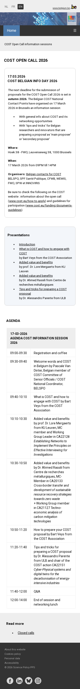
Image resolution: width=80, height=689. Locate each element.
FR (13, 6)
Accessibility (11, 662)
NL (6, 6)
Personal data (12, 658)
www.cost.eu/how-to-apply (27, 201)
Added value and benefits (36, 262)
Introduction (27, 244)
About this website (14, 649)
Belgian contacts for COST (43, 174)
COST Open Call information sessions (28, 44)
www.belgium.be (61, 8)
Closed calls (26, 633)
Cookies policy (12, 653)
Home (11, 30)
